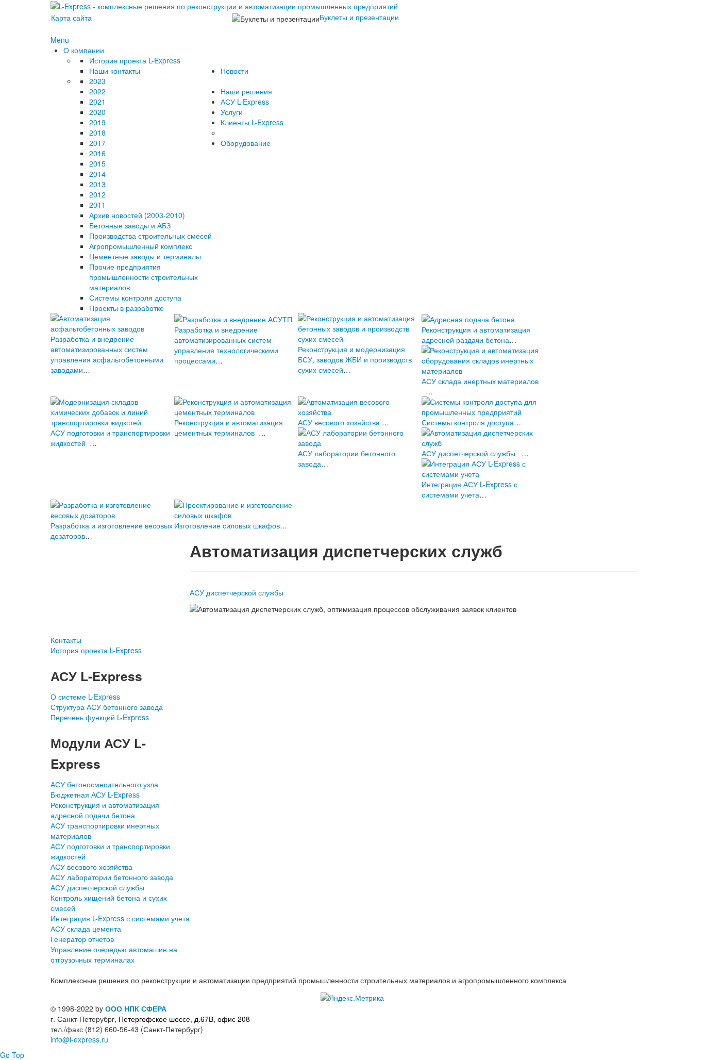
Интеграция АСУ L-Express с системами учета (469, 489)
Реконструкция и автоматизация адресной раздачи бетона (476, 334)
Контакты (66, 640)
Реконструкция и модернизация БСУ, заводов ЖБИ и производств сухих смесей (355, 359)
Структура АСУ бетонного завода (107, 707)
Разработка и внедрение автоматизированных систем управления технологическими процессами (226, 345)
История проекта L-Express (96, 650)
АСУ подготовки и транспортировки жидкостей (110, 851)
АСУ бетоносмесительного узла (104, 784)
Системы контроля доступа (468, 422)
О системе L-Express (85, 696)
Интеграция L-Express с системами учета (120, 918)
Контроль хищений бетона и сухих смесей (109, 902)
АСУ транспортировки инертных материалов (105, 830)
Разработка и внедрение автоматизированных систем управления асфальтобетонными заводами (107, 354)
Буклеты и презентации (359, 17)
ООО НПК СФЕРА (135, 1008)
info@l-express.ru (79, 1039)
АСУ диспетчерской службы (468, 453)
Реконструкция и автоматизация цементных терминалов (228, 427)
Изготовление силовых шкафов (227, 525)
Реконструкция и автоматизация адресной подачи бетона (105, 810)
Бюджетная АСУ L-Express (95, 794)
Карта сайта (71, 17)
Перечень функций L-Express (100, 717)
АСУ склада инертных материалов (480, 381)
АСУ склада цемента (86, 928)
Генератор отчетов (82, 939)
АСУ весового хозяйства (339, 422)
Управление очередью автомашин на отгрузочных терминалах (114, 954)
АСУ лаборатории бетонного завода (112, 877)
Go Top (12, 1055)
